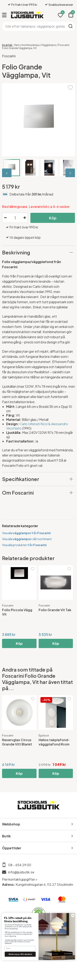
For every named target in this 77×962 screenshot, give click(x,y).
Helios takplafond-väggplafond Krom (54, 742)
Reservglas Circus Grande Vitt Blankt (17, 742)
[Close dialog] (72, 915)
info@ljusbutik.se (21, 872)
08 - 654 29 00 (19, 865)
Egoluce (44, 735)
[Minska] (5, 218)
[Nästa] (70, 173)
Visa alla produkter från (24, 545)
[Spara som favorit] (70, 87)
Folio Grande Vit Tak (55, 610)
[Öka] (24, 218)
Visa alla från (26, 533)
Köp (52, 217)
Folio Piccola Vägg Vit (17, 612)
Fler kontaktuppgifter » (19, 879)
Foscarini (9, 56)
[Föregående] (7, 173)
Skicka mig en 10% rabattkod (20, 954)
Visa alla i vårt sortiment (27, 539)
